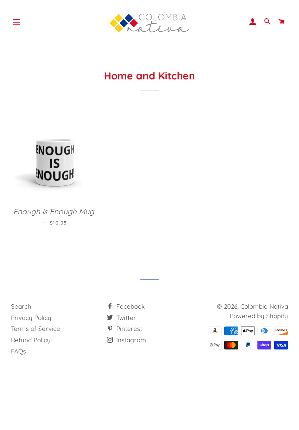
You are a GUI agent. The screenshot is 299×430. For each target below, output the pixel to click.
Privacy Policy (31, 317)
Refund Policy (31, 340)
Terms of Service (35, 328)
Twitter (125, 317)
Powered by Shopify (259, 316)
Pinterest (128, 328)
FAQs (18, 351)
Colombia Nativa (264, 306)
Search (21, 306)
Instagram (130, 340)
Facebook (129, 306)
